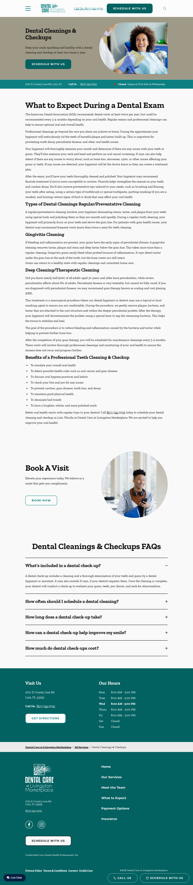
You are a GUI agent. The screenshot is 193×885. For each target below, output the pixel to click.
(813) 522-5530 (88, 84)
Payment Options (115, 808)
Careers (73, 870)
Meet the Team (113, 787)
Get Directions (45, 718)
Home (106, 766)
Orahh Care (86, 870)
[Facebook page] (29, 824)
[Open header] (28, 8)
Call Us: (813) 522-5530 (88, 8)
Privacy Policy (33, 870)
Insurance (109, 819)
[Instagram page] (41, 824)
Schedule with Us (129, 8)
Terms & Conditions (55, 870)
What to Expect (113, 798)
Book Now (41, 500)
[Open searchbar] (165, 8)
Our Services (111, 777)
